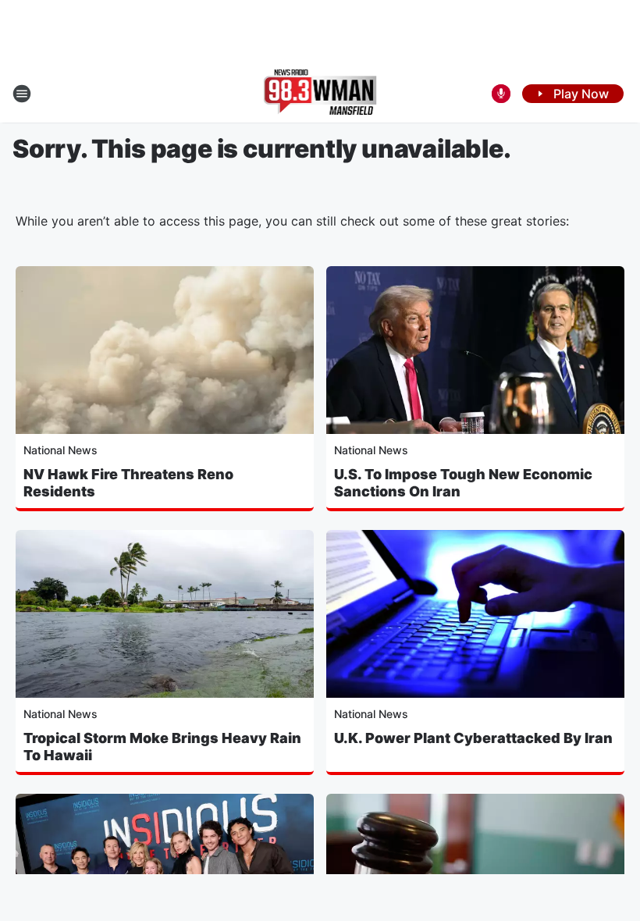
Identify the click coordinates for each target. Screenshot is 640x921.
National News (60, 450)
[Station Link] (320, 94)
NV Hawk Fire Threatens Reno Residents (128, 483)
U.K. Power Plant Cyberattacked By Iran (473, 738)
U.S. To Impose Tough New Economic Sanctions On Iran (463, 483)
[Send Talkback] (501, 93)
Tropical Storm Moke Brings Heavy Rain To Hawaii (162, 746)
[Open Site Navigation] (21, 93)
